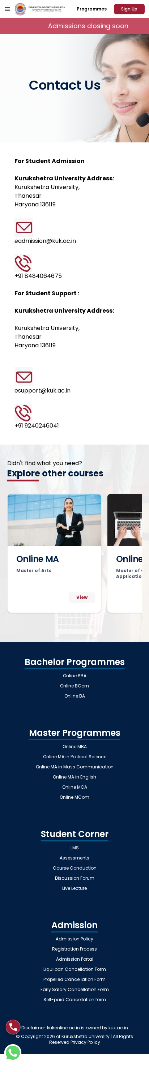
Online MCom (74, 797)
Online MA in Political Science (74, 757)
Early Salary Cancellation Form (75, 989)
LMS (75, 848)
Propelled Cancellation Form (74, 979)
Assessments (74, 858)
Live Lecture (74, 888)
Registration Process (74, 949)
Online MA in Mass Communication (75, 767)
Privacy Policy (85, 1042)
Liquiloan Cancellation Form (74, 969)
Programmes (92, 9)
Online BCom (74, 686)
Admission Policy (74, 939)
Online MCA (74, 787)
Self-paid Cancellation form (74, 1000)
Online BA (74, 696)
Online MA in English (74, 777)
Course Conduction (75, 868)
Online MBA (75, 747)
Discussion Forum (74, 878)
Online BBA (74, 676)
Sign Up (129, 9)
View (82, 597)
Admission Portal (74, 959)
